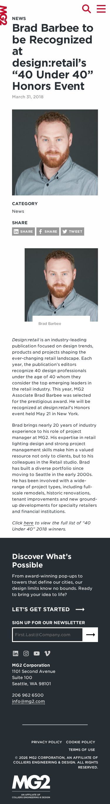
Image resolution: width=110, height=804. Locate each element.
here (28, 523)
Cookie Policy (80, 742)
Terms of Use (82, 750)
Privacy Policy (46, 742)
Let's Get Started (41, 609)
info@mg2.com (28, 701)
